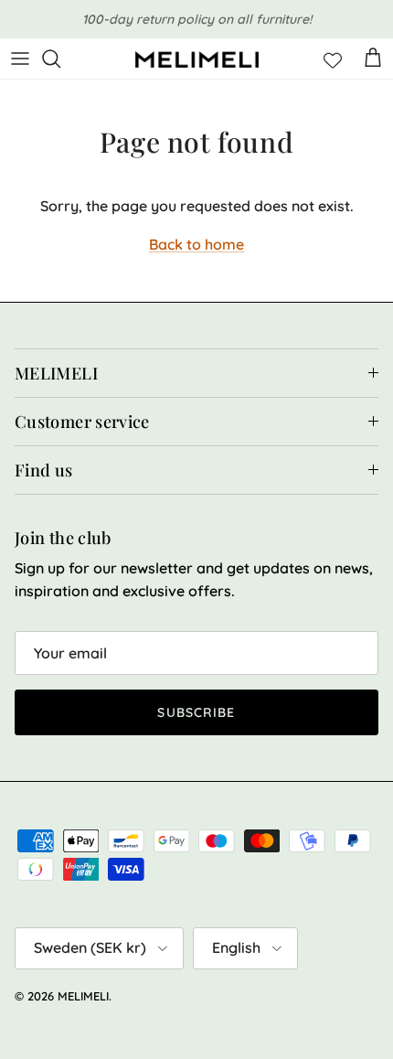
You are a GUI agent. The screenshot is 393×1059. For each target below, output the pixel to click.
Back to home (196, 244)
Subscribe (196, 712)
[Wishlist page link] (333, 58)
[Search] (60, 58)
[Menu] (20, 58)
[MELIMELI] (197, 59)
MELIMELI (83, 996)
